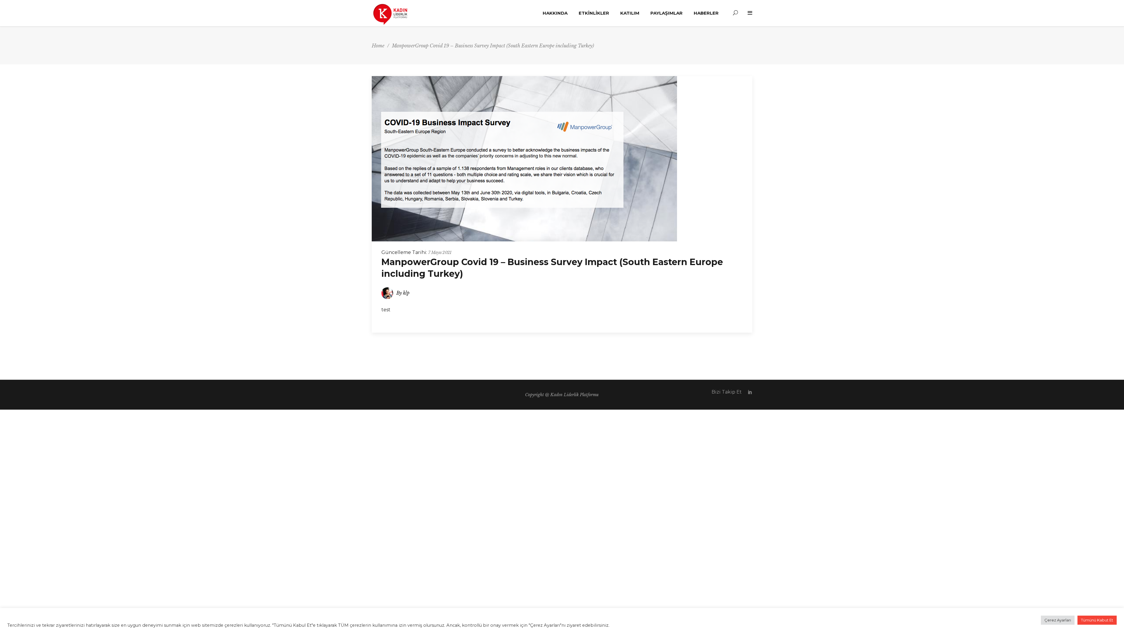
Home (378, 46)
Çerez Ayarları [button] (1057, 620)
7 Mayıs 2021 (440, 252)
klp (406, 293)
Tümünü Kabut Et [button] (1097, 620)
